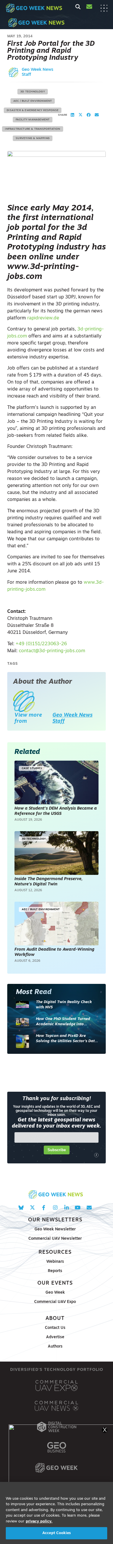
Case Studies (32, 768)
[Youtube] (78, 1207)
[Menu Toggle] (104, 8)
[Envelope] (89, 1207)
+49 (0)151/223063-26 (41, 644)
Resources (55, 1252)
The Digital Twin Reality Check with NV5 (64, 1004)
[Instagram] (55, 1207)
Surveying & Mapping (33, 138)
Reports (55, 1271)
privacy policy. (39, 1521)
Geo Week (55, 1293)
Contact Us (55, 1328)
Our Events (55, 1283)
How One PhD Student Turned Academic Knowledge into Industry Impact (63, 1022)
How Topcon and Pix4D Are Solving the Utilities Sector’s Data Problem (66, 1039)
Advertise (55, 1337)
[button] (72, 115)
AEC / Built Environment (32, 101)
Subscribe (57, 1150)
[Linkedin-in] (66, 1207)
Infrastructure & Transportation (32, 129)
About (55, 1318)
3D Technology (32, 91)
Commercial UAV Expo (55, 1302)
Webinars (55, 1262)
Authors (55, 1346)
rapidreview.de (43, 318)
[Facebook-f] (44, 1207)
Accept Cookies (56, 1533)
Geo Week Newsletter (55, 1229)
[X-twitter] (32, 1207)
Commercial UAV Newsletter (55, 1239)
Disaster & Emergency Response (33, 110)
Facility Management (33, 119)
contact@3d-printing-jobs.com (52, 651)
